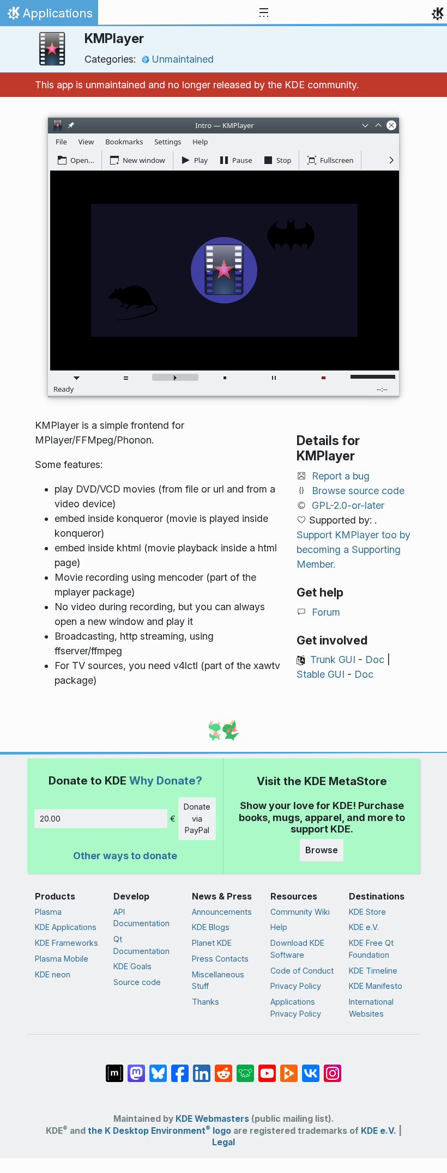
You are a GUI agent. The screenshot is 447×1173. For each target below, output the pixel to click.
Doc (374, 659)
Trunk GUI (332, 659)
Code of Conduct (302, 970)
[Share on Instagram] (332, 1068)
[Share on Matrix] (114, 1068)
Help (278, 927)
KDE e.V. (364, 927)
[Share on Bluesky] (158, 1068)
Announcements (222, 911)
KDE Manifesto (375, 985)
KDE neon (52, 974)
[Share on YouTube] (267, 1068)
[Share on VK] (310, 1068)
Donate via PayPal (197, 818)
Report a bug (341, 476)
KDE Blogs (210, 927)
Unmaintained (183, 59)
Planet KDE (212, 942)
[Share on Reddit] (223, 1068)
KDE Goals (132, 966)
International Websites (371, 1007)
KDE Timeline (373, 970)
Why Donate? (165, 780)
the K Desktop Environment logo (159, 1131)
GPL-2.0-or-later (348, 505)
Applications (49, 15)
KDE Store (367, 911)
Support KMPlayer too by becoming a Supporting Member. (353, 549)
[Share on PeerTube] (289, 1068)
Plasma (48, 911)
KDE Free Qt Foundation (371, 948)
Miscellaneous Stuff (218, 980)
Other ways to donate (125, 855)
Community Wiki (300, 911)
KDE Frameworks (66, 942)
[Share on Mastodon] (136, 1068)
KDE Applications (65, 927)
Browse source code (358, 490)
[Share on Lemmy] (245, 1068)
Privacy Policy (295, 985)
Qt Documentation (141, 945)
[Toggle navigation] (264, 13)
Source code (137, 982)
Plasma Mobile (61, 958)
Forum (326, 612)
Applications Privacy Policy (295, 1007)
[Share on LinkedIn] (201, 1068)
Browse (321, 849)
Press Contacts (220, 958)
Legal (223, 1142)
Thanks (205, 1001)
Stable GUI (321, 674)
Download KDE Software (297, 948)
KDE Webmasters (212, 1119)
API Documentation (141, 917)
